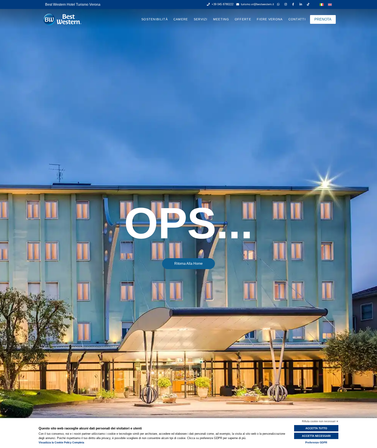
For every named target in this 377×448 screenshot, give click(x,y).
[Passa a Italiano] (321, 4)
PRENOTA (322, 19)
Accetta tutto (316, 428)
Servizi (200, 19)
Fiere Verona (270, 19)
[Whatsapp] (279, 4)
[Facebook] (294, 4)
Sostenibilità (154, 19)
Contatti (297, 19)
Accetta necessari (316, 436)
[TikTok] (309, 4)
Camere (180, 19)
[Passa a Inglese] (330, 4)
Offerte (243, 19)
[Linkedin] (301, 4)
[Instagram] (286, 4)
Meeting (221, 19)
